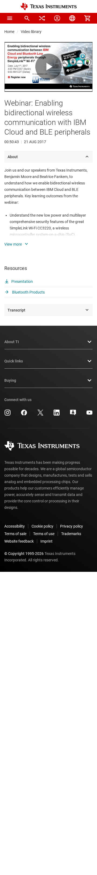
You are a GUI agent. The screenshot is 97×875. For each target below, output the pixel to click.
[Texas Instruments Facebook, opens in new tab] (24, 414)
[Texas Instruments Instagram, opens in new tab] (7, 414)
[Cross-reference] (42, 18)
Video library (31, 31)
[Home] (48, 6)
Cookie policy (42, 526)
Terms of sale (15, 534)
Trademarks (71, 534)
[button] (9, 18)
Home (9, 31)
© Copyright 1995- (24, 553)
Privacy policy (71, 526)
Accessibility (14, 526)
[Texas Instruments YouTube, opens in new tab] (89, 414)
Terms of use (43, 534)
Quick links (13, 361)
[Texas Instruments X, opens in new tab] (40, 414)
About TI (11, 342)
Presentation (22, 281)
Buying (10, 380)
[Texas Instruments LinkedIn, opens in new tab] (56, 414)
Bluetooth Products (28, 292)
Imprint (46, 541)
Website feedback (19, 541)
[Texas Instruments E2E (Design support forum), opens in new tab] (73, 414)
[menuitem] (26, 18)
